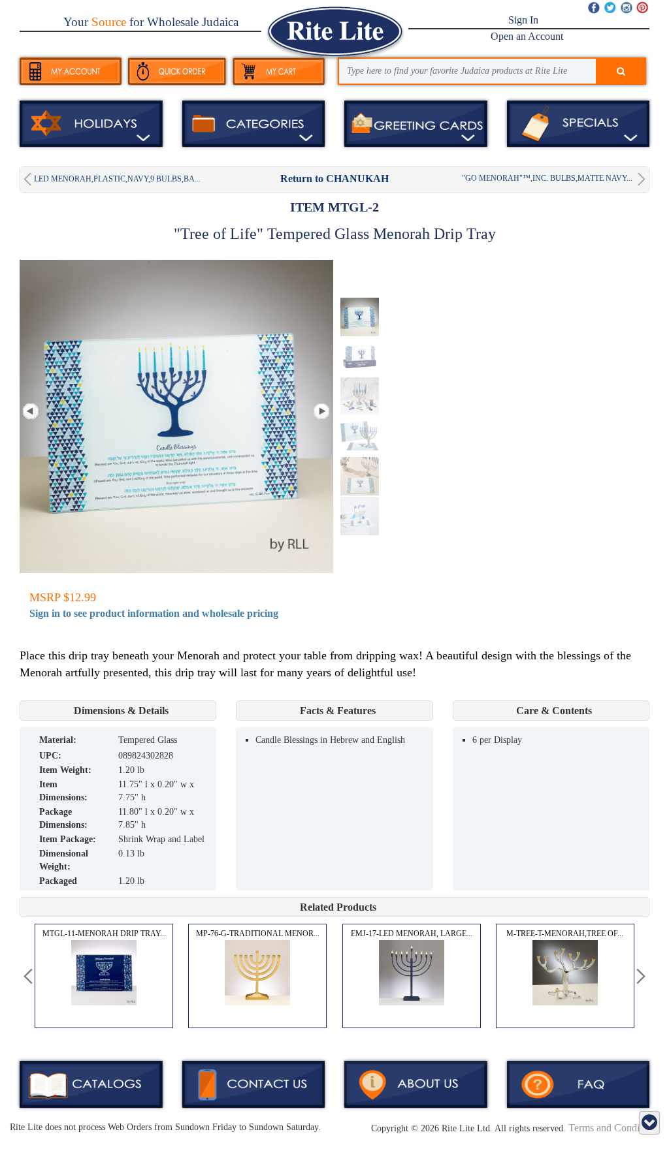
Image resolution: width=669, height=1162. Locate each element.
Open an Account (527, 36)
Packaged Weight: (58, 887)
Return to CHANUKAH (334, 178)
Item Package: (67, 839)
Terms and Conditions (613, 1127)
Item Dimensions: (63, 790)
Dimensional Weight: (63, 860)
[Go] (621, 72)
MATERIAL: (57, 740)
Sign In (523, 19)
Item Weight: (65, 770)
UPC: (50, 756)
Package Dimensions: (63, 818)
